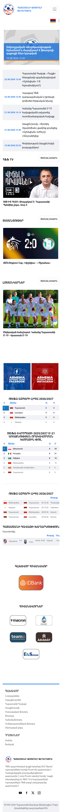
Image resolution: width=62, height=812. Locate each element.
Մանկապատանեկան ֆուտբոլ (20, 723)
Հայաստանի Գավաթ (15, 704)
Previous (10, 47)
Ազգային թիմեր (13, 700)
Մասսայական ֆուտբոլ (16, 712)
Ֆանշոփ (9, 744)
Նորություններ (12, 696)
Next (51, 47)
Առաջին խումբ (12, 708)
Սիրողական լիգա (14, 727)
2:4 (20, 541)
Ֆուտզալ (9, 716)
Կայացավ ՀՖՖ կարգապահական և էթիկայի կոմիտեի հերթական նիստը (38, 97)
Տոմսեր (8, 740)
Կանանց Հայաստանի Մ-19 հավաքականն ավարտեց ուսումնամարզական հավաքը (38, 112)
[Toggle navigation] (54, 9)
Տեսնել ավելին (49, 158)
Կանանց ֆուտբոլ (13, 720)
